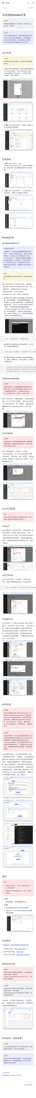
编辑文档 (6, 1073)
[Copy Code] (33, 339)
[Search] (28, 2)
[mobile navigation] (33, 3)
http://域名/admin (20, 949)
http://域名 (20, 952)
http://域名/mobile (22, 955)
